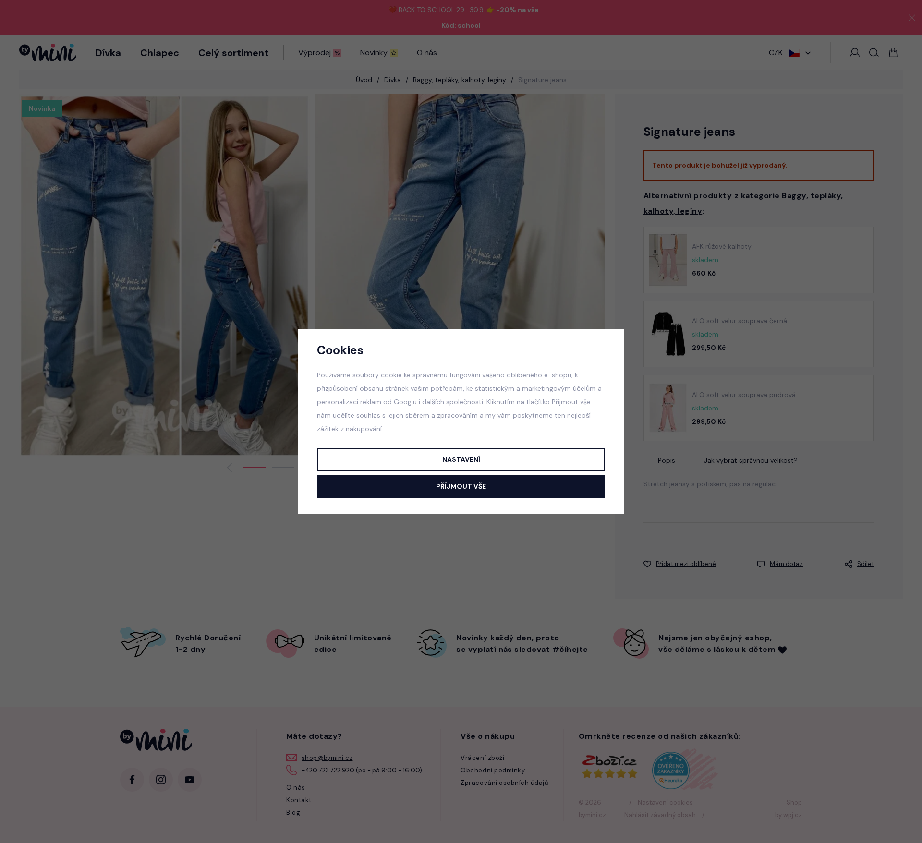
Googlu (405, 401)
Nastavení (461, 459)
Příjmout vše (461, 486)
